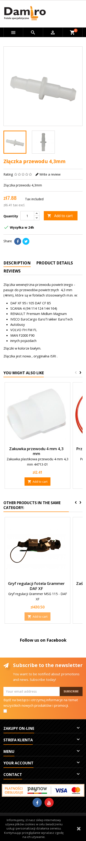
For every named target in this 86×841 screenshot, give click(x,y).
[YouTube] (49, 802)
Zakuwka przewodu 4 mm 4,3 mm (36, 451)
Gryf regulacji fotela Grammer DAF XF (36, 586)
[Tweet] (25, 241)
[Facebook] (37, 802)
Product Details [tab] (54, 263)
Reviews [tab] (12, 271)
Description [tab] (17, 263)
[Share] (17, 241)
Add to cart (60, 215)
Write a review (50, 174)
